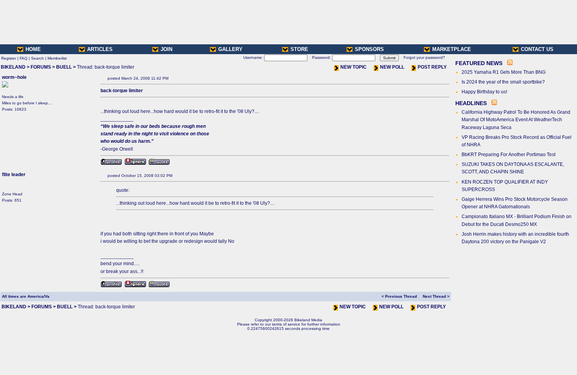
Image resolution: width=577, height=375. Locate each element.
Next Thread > (436, 296)
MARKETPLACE (451, 49)
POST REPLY (432, 67)
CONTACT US (537, 49)
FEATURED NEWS (478, 63)
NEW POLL (392, 67)
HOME (33, 49)
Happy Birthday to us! (484, 92)
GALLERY (230, 49)
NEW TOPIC (353, 67)
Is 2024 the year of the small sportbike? (503, 82)
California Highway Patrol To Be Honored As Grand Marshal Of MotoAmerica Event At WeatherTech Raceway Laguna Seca (516, 119)
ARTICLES (100, 49)
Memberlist (57, 58)
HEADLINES (471, 103)
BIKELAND (13, 67)
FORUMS (41, 67)
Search (37, 58)
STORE (299, 49)
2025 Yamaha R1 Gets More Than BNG (504, 72)
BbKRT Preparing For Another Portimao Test (508, 154)
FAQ (23, 58)
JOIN (166, 49)
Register (8, 58)
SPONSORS (369, 49)
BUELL (64, 67)
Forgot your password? (424, 57)
